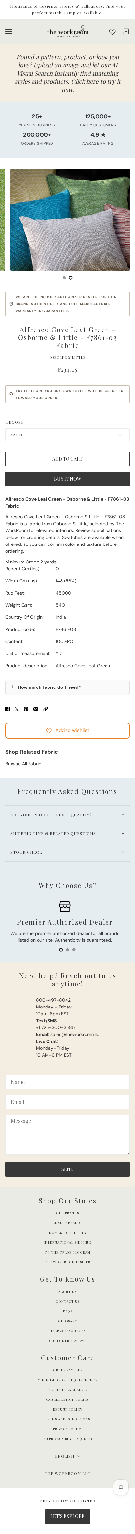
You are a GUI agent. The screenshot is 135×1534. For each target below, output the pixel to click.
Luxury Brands (67, 1223)
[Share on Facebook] (7, 709)
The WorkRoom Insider (67, 1262)
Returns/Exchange (67, 1389)
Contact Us (68, 1301)
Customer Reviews (67, 1340)
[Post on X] (16, 709)
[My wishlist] (112, 32)
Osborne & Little (67, 357)
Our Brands (67, 1213)
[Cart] (126, 31)
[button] (45, 709)
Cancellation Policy (67, 1399)
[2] (74, 950)
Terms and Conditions (67, 1419)
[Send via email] (36, 709)
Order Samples (67, 1370)
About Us (67, 1291)
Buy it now (67, 479)
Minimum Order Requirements (67, 1380)
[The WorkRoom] (67, 31)
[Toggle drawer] (8, 31)
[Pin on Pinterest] (26, 709)
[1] (71, 278)
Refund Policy (67, 1409)
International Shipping (67, 1242)
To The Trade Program (67, 1252)
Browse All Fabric (23, 764)
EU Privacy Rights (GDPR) (67, 1438)
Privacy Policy (67, 1429)
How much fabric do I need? (46, 687)
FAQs (67, 1311)
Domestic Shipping (67, 1232)
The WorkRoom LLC (68, 1473)
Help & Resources (68, 1331)
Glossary (67, 1321)
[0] (64, 278)
